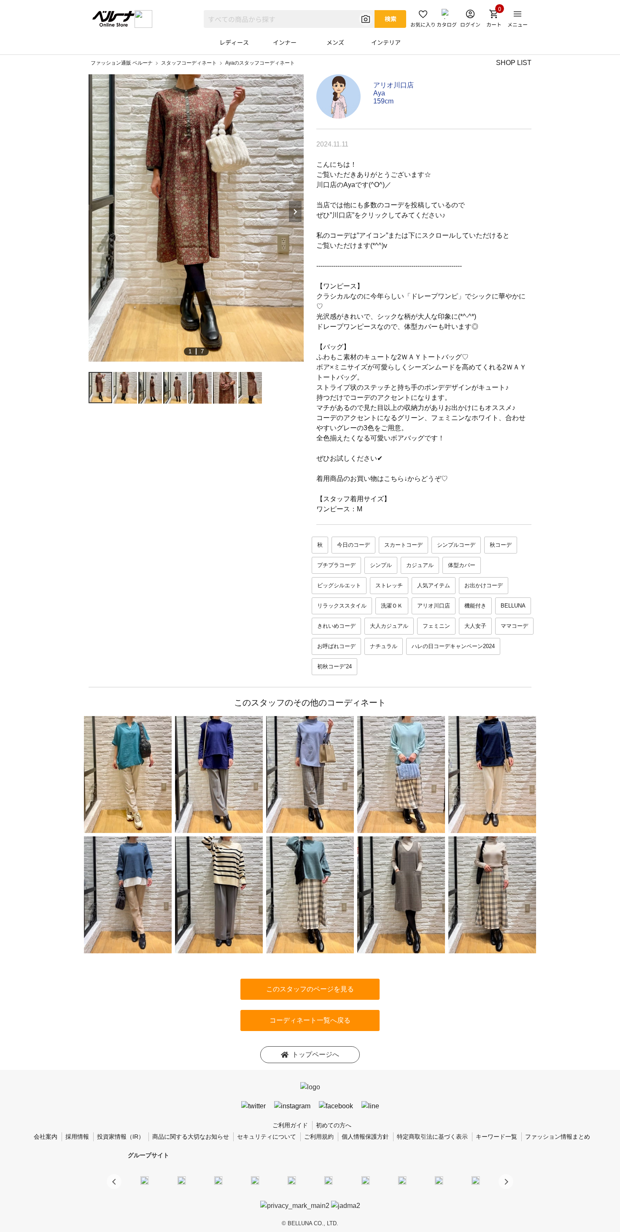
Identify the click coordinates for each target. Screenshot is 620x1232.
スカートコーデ (403, 545)
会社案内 (45, 1136)
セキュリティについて (266, 1136)
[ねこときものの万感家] (218, 1180)
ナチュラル (383, 646)
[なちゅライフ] (439, 1180)
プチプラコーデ (336, 565)
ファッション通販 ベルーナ (122, 63)
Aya (379, 93)
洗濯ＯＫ (392, 605)
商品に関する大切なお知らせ (190, 1136)
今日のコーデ (353, 545)
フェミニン (436, 626)
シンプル (381, 565)
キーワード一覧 (496, 1136)
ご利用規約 (319, 1136)
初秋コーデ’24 (334, 666)
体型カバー (461, 565)
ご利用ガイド (290, 1125)
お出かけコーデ (483, 585)
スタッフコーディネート (189, 63)
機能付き (475, 605)
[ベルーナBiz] (181, 1180)
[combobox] (289, 19)
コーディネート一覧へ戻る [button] (310, 1020)
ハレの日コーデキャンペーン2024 (453, 646)
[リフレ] (476, 1180)
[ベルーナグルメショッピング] (328, 1180)
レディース (234, 42)
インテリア (386, 42)
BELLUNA (513, 605)
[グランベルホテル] (292, 1180)
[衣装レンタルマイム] (144, 1180)
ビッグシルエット (339, 585)
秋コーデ (501, 545)
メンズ (335, 42)
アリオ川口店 (393, 85)
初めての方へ (333, 1125)
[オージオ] (402, 1180)
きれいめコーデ (336, 626)
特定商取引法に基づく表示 (432, 1136)
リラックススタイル (342, 605)
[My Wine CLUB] (365, 1180)
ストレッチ (389, 585)
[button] (506, 1181)
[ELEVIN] (255, 1180)
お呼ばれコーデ (336, 646)
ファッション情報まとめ (557, 1136)
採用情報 (77, 1136)
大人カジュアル (389, 626)
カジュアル (420, 565)
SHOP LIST (513, 62)
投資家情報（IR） (120, 1136)
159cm (383, 101)
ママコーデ (514, 626)
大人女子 (475, 626)
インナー (285, 42)
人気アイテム (433, 585)
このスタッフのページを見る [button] (310, 989)
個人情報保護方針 (365, 1136)
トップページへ (315, 1054)
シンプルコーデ (456, 545)
